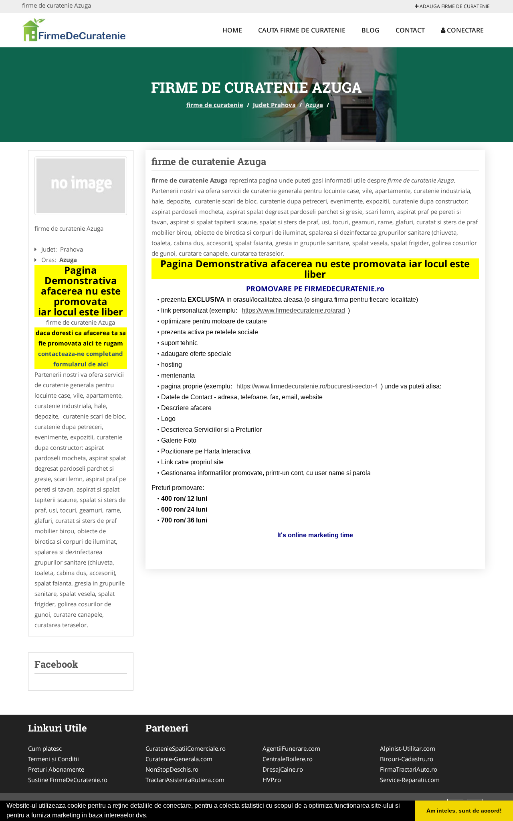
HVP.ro (272, 780)
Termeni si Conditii (53, 759)
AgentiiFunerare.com (291, 748)
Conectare (464, 30)
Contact (410, 30)
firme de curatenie (214, 105)
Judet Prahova (274, 105)
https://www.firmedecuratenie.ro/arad (293, 310)
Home (232, 30)
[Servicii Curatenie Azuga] (80, 185)
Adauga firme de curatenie (454, 6)
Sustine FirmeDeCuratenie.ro (67, 780)
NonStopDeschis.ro (171, 769)
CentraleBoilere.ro (288, 759)
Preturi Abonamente (56, 769)
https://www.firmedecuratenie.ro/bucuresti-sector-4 (307, 386)
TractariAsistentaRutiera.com (184, 780)
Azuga (314, 105)
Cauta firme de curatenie (301, 30)
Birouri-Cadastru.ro (406, 759)
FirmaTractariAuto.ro (408, 769)
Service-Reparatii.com (410, 780)
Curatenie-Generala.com (178, 759)
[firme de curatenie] (74, 29)
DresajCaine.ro (283, 769)
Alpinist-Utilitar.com (407, 748)
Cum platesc (45, 748)
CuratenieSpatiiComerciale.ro (185, 748)
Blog (371, 30)
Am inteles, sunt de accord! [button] (464, 810)
